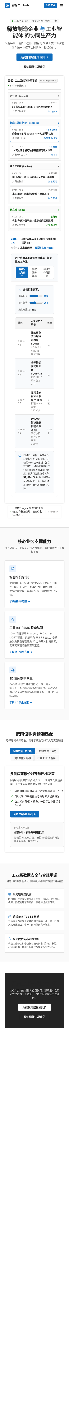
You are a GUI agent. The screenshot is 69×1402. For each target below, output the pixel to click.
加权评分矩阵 (34, 272)
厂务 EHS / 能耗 (46, 758)
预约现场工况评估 (34, 1016)
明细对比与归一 (22, 272)
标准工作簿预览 (47, 272)
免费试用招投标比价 (24, 814)
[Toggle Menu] (61, 5)
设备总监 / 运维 (22, 758)
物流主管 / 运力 (47, 751)
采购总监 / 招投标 (23, 751)
